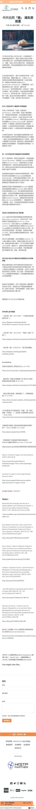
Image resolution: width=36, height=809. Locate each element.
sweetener (16, 491)
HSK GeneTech (19, 797)
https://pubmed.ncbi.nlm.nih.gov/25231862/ (16, 559)
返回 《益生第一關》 (19, 734)
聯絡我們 (9, 745)
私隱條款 (27, 745)
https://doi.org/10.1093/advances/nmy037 (15, 538)
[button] (32, 808)
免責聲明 (18, 745)
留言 (3, 701)
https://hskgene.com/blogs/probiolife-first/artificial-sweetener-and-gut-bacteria (16, 323)
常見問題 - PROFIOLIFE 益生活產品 (18, 741)
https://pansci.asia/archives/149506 (13, 432)
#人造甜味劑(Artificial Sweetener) (18, 655)
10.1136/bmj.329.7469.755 (20, 598)
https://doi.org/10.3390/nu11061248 (14, 621)
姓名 (3, 685)
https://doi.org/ (7, 598)
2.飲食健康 (12, 660)
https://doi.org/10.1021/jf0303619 (13, 581)
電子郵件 (5, 693)
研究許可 (18, 748)
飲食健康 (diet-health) (23, 660)
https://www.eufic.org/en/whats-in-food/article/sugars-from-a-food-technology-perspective (17, 463)
